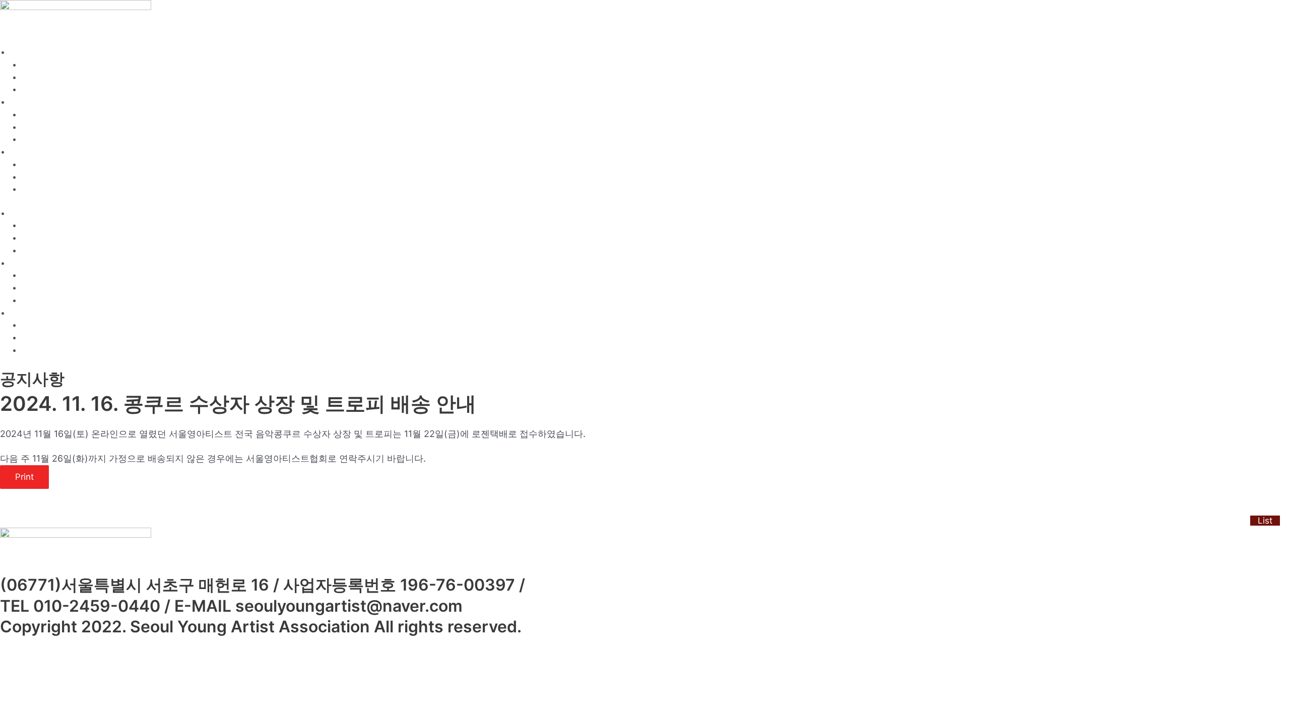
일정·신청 (26, 102)
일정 (29, 115)
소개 (29, 65)
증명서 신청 (41, 139)
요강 (29, 78)
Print (24, 477)
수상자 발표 (41, 177)
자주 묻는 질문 (46, 189)
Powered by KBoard (35, 520)
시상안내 (37, 90)
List (1265, 521)
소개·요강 (26, 52)
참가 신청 (38, 127)
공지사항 (37, 165)
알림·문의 (26, 152)
